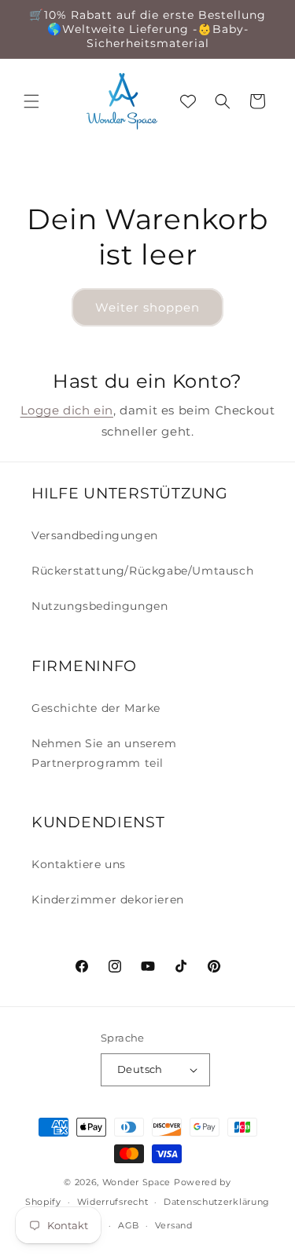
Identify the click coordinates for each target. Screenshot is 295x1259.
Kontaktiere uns (78, 864)
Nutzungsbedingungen (99, 606)
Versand (174, 1225)
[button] (31, 101)
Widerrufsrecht (113, 1201)
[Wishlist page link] (188, 101)
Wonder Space (136, 1182)
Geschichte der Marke (95, 708)
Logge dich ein (66, 410)
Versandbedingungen (94, 535)
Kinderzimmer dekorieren (107, 899)
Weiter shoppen (147, 307)
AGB (128, 1225)
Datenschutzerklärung (217, 1201)
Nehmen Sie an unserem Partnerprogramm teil (104, 753)
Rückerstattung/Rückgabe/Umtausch (142, 571)
